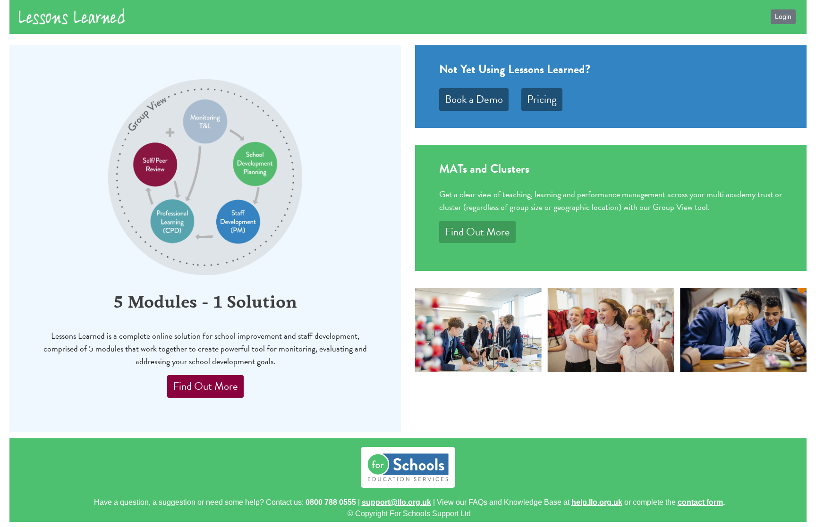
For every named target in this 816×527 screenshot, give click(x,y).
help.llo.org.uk (596, 502)
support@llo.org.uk (396, 502)
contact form (700, 502)
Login (783, 16)
